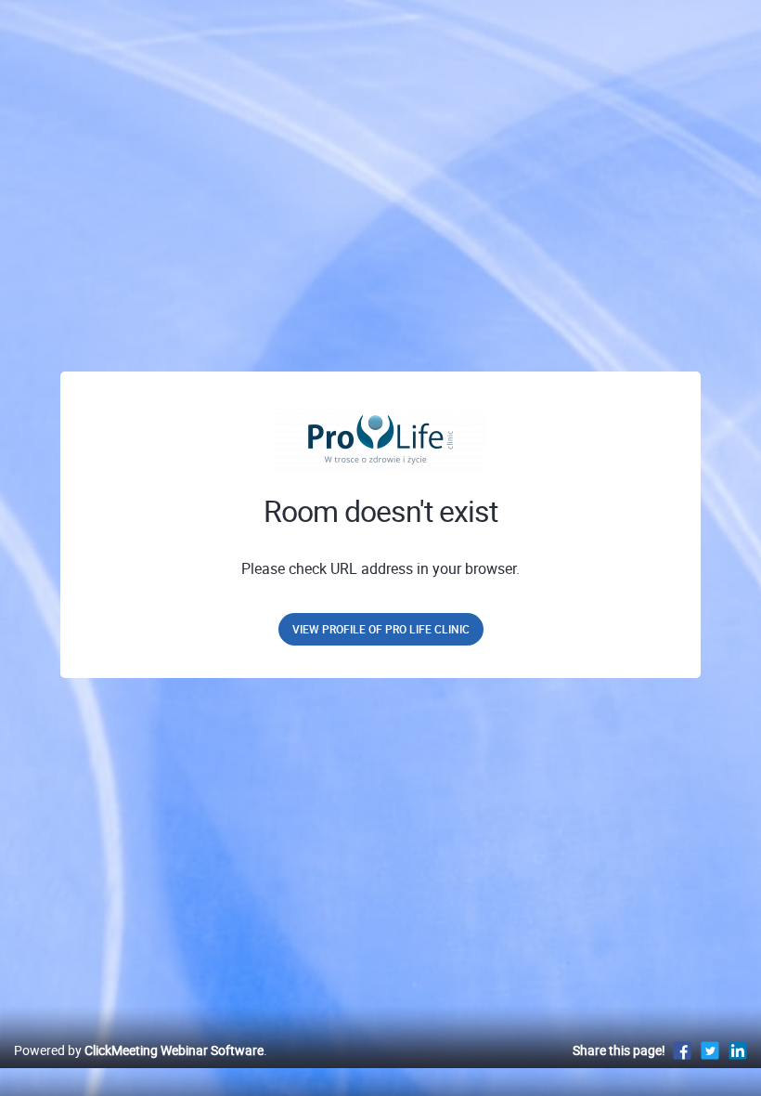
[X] (710, 1050)
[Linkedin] (738, 1050)
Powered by (139, 1050)
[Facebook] (682, 1050)
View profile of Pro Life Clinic (381, 628)
